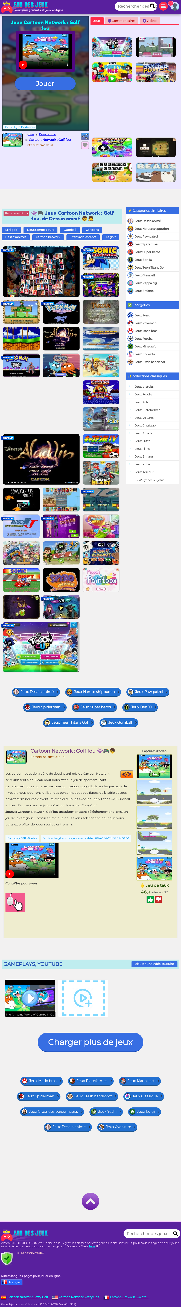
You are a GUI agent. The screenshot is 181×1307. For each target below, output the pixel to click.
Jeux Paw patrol (146, 236)
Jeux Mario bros (146, 331)
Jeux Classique (145, 425)
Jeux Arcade (144, 433)
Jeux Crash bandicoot (150, 362)
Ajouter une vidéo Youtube (154, 964)
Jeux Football (144, 338)
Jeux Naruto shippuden (152, 228)
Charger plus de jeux (90, 1042)
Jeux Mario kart (141, 1081)
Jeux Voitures (144, 417)
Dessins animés (15, 237)
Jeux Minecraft (145, 346)
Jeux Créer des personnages (53, 1111)
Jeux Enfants (144, 291)
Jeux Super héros (147, 252)
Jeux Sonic (142, 315)
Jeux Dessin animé (148, 221)
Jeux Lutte (142, 441)
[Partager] (85, 136)
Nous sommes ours (40, 230)
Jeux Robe (142, 464)
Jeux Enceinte (145, 354)
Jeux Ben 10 (143, 260)
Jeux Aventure (118, 1127)
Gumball (70, 230)
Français (15, 1282)
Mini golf (11, 230)
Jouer (45, 83)
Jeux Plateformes (147, 410)
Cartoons (92, 230)
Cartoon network (48, 237)
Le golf (111, 237)
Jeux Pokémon (145, 323)
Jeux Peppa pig (146, 283)
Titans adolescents (83, 237)
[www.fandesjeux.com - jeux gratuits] (25, 1235)
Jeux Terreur (144, 472)
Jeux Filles (142, 448)
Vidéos (150, 21)
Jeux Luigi (146, 1111)
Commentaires (122, 21)
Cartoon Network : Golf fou (129, 1297)
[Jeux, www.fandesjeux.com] (25, 7)
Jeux (97, 21)
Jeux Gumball (145, 275)
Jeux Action (143, 402)
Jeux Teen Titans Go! (149, 267)
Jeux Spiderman (146, 244)
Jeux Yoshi (107, 1111)
